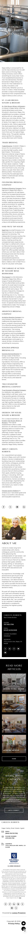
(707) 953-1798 (9, 838)
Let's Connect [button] (14, 810)
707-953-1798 (9, 624)
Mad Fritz (5, 230)
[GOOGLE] (18, 904)
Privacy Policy (14, 923)
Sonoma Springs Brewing (10, 354)
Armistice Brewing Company (11, 317)
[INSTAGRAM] (14, 648)
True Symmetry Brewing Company (14, 390)
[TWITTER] (5, 648)
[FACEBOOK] (9, 904)
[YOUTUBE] (18, 648)
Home (14, 758)
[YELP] (16, 908)
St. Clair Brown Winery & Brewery (13, 106)
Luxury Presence (19, 913)
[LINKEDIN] (9, 648)
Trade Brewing (7, 146)
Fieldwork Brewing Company (12, 188)
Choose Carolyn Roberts (10, 490)
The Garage (6, 277)
